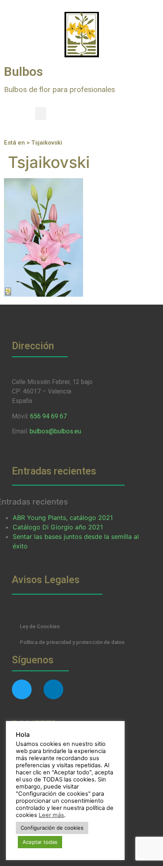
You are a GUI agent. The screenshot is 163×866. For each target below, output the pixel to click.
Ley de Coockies (40, 626)
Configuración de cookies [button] (52, 828)
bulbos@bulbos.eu (55, 431)
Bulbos (23, 71)
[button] (40, 113)
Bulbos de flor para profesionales (59, 89)
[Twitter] (22, 689)
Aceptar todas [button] (40, 842)
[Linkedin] (53, 689)
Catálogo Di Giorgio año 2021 (58, 527)
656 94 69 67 (48, 416)
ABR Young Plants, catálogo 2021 (63, 517)
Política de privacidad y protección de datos (72, 642)
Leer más (51, 815)
